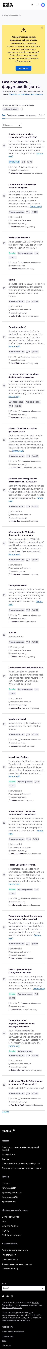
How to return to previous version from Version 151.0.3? (23, 135)
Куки (4, 1340)
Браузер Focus (9, 1201)
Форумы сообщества (12, 15)
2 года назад (29, 227)
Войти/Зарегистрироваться (15, 1250)
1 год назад (29, 269)
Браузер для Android (12, 1192)
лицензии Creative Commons (16, 1320)
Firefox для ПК (9, 1188)
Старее (5, 1112)
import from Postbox (19, 757)
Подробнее (23, 68)
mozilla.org (7, 1327)
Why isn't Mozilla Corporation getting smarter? (23, 430)
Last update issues (18, 585)
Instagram (12, 1296)
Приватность (8, 1336)
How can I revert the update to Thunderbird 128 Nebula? (22, 813)
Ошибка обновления (29, 167)
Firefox (14, 167)
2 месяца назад (36, 173)
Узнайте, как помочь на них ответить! (26, 94)
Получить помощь (10, 1268)
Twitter (3, 1296)
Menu (37, 5)
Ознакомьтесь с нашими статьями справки (21, 1168)
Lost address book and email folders (26, 668)
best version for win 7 (19, 238)
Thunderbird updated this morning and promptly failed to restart (25, 917)
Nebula (12, 280)
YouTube (8, 1296)
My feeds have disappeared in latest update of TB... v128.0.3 (23, 480)
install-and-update (10, 109)
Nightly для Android (11, 1235)
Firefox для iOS (17, 647)
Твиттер (5, 1159)
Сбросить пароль (10, 1259)
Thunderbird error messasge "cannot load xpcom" (22, 186)
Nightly (5, 1230)
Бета (4, 1221)
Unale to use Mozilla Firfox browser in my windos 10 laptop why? (26, 1082)
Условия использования (13, 1331)
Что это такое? (9, 1255)
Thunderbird (16, 217)
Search (32, 5)
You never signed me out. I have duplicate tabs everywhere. (24, 376)
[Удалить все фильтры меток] (22, 109)
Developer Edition (11, 1217)
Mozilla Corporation (12, 1307)
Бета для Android (10, 1226)
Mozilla (8, 1131)
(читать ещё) (36, 206)
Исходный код (8, 1154)
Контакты (6, 1345)
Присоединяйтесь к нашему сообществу (21, 1163)
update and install (17, 719)
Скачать (6, 1183)
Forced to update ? (17, 327)
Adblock (12, 632)
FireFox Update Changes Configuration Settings (20, 971)
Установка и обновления (21, 220)
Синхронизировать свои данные (17, 1264)
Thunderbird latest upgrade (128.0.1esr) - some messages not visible (21, 1023)
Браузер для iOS (10, 1197)
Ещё (40, 115)
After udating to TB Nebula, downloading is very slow (22, 533)
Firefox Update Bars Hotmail (22, 865)
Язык (4, 1283)
